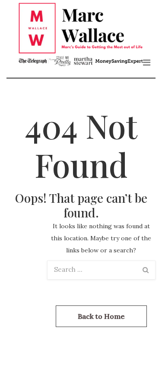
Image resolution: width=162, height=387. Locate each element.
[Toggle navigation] (147, 62)
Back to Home (101, 316)
